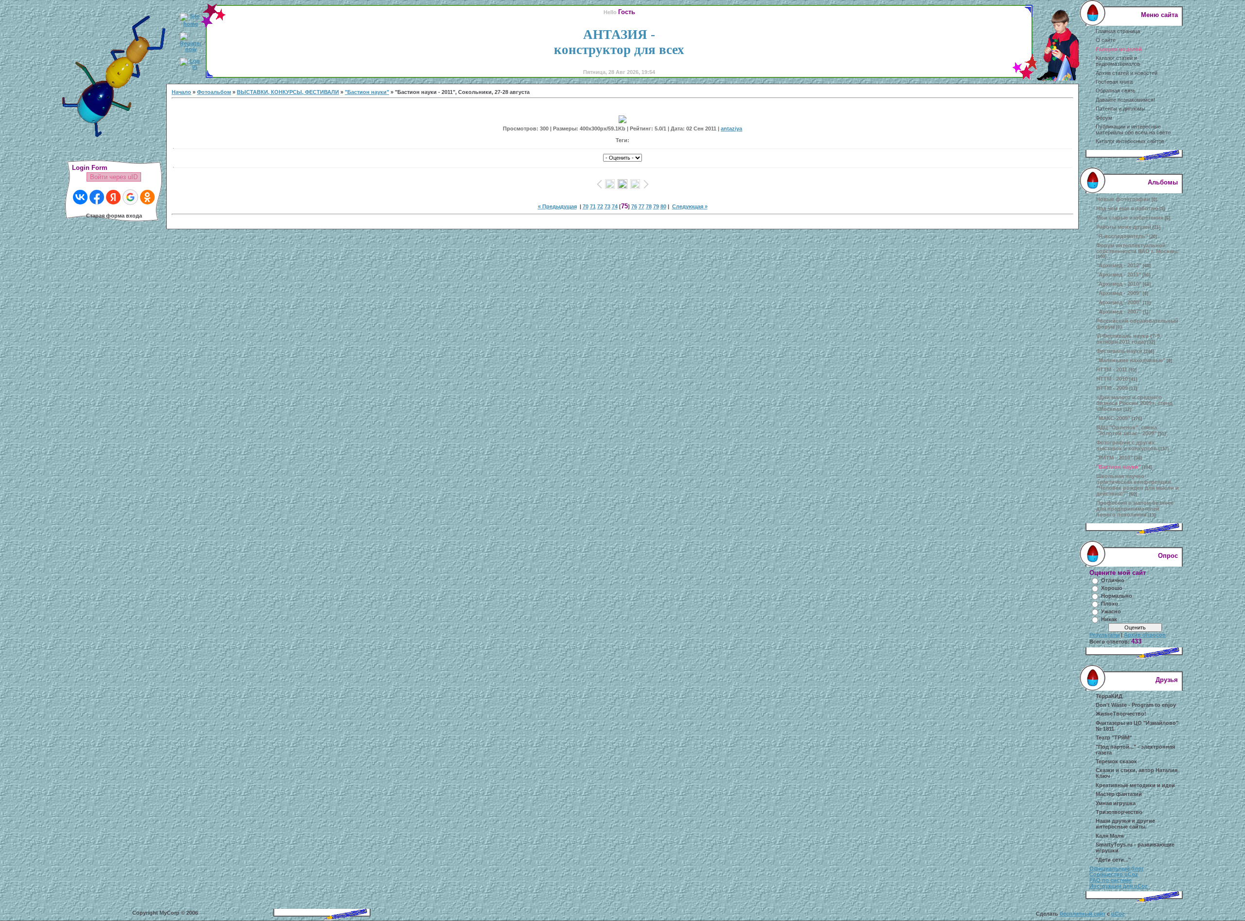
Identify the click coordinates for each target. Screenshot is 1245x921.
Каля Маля (1109, 836)
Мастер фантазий (1119, 794)
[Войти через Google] (130, 197)
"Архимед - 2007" (1118, 311)
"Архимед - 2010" (1118, 284)
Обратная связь (1116, 90)
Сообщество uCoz (1113, 874)
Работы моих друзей (1123, 227)
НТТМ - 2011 (1111, 369)
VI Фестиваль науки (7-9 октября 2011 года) (1128, 339)
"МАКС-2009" (1113, 418)
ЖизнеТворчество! (1121, 714)
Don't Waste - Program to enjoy (1136, 705)
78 (649, 206)
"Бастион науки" (367, 92)
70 (585, 206)
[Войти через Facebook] (96, 197)
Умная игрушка (1116, 803)
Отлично (1112, 580)
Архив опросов (1145, 635)
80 (663, 206)
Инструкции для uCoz (1118, 886)
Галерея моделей (1119, 49)
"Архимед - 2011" (1118, 274)
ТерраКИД (1109, 696)
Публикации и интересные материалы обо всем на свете (1133, 129)
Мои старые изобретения (1129, 218)
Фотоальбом (214, 92)
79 (656, 206)
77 (641, 206)
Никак (1109, 619)
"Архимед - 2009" (1118, 293)
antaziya (731, 128)
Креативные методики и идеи (1135, 785)
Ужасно (1111, 611)
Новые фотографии (1123, 199)
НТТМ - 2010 (1112, 379)
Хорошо (1111, 588)
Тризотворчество (1119, 812)
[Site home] (190, 24)
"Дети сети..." (1113, 860)
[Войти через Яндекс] (113, 197)
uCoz (1118, 914)
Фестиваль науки (1119, 351)
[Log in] (190, 67)
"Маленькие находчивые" (1130, 360)
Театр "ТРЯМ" (1114, 737)
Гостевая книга (1114, 82)
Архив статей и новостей (1126, 73)
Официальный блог (1116, 868)
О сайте (1106, 40)
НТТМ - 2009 (1112, 388)
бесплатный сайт (1082, 914)
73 (607, 206)
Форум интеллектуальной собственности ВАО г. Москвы (1136, 248)
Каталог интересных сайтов (1130, 141)
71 (593, 206)
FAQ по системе (1110, 880)
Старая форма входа (114, 216)
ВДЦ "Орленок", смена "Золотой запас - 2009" (1126, 430)
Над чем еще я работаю (1127, 208)
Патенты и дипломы (1120, 108)
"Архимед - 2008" (1118, 302)
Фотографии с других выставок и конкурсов (1126, 445)
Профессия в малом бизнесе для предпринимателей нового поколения (1135, 508)
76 (634, 206)
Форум (1104, 118)
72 (600, 206)
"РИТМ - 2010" (1114, 457)
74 (615, 206)
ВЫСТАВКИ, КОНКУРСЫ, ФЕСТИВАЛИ (288, 92)
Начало (181, 92)
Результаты (1104, 635)
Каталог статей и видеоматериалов (1118, 61)
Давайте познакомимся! (1125, 100)
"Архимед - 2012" (1118, 265)
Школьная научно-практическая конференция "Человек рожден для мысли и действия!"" (1137, 485)
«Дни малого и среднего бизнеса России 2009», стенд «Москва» (1134, 403)
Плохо (1109, 604)
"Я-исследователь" (1122, 236)
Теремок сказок (1116, 761)
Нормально (1116, 596)
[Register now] (190, 49)
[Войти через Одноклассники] (147, 197)
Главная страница (1118, 31)
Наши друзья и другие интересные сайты (1125, 823)
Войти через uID (114, 177)
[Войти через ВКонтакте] (80, 197)
